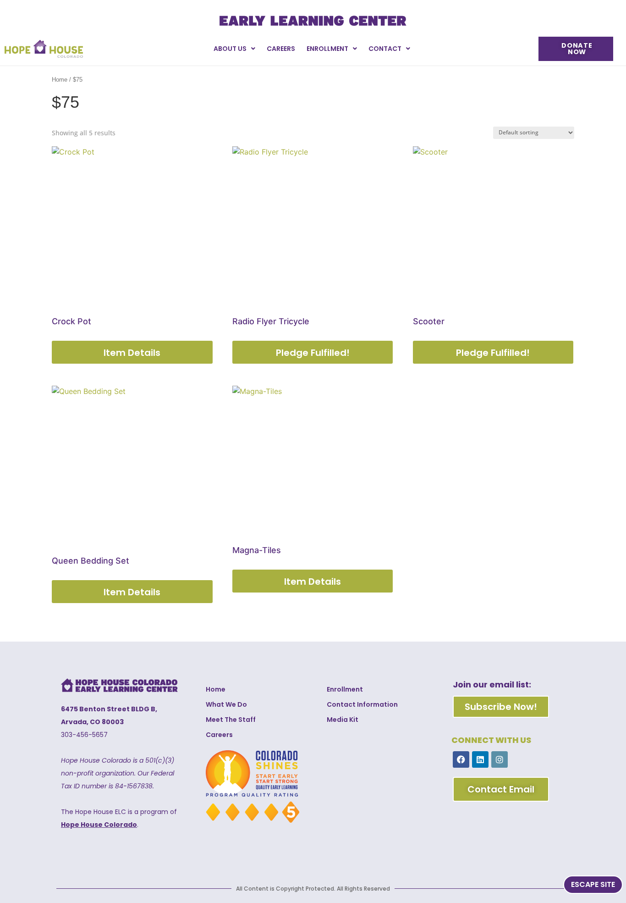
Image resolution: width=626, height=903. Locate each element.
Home (59, 79)
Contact (384, 48)
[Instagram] (499, 759)
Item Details (132, 352)
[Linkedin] (480, 759)
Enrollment (327, 48)
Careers (281, 48)
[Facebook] (461, 759)
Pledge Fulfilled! (313, 352)
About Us (230, 48)
